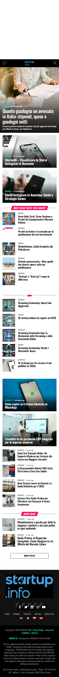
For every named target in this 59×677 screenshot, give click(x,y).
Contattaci (49, 614)
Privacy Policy (38, 629)
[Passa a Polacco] (34, 618)
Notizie (38, 614)
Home (7, 614)
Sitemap (34, 632)
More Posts (29, 555)
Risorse (16, 614)
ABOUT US (13, 638)
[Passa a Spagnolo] (41, 618)
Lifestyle (27, 614)
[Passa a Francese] (27, 618)
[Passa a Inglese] (21, 618)
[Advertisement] (29, 29)
